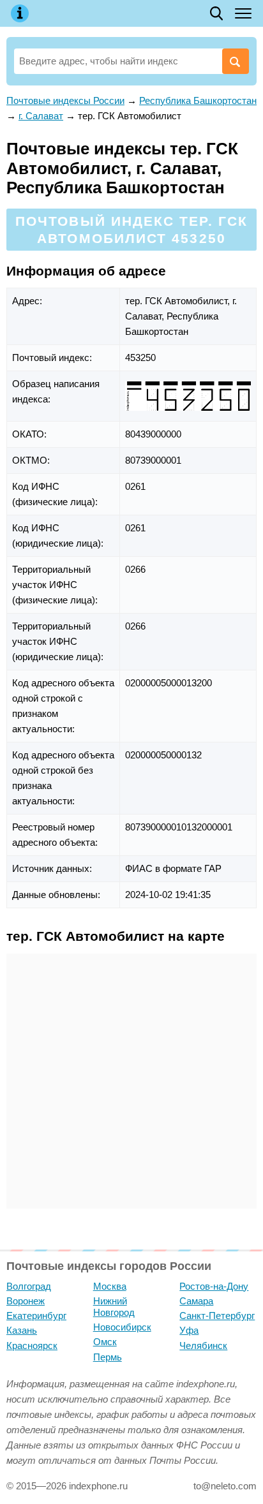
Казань (21, 1330)
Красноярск (31, 1345)
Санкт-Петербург (217, 1315)
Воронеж (25, 1300)
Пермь (107, 1357)
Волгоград (28, 1286)
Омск (105, 1341)
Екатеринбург (36, 1315)
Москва (109, 1286)
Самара (196, 1300)
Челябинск (203, 1345)
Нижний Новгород (114, 1306)
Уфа (189, 1330)
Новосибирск (122, 1327)
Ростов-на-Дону (213, 1286)
